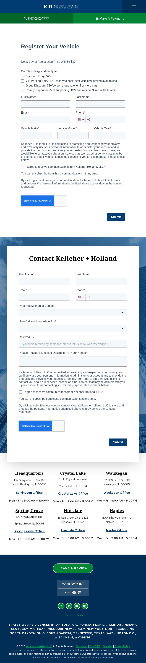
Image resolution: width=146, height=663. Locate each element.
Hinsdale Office (73, 530)
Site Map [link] (108, 646)
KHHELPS (94, 646)
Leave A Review (73, 568)
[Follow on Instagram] (85, 606)
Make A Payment (111, 18)
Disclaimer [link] (81, 646)
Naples (117, 510)
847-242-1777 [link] (38, 18)
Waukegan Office (117, 492)
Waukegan (116, 473)
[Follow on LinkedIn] (69, 606)
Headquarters (29, 473)
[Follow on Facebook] (61, 606)
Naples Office (116, 530)
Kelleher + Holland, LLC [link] (39, 646)
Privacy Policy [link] (122, 646)
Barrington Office (29, 492)
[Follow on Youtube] (77, 606)
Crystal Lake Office (73, 493)
